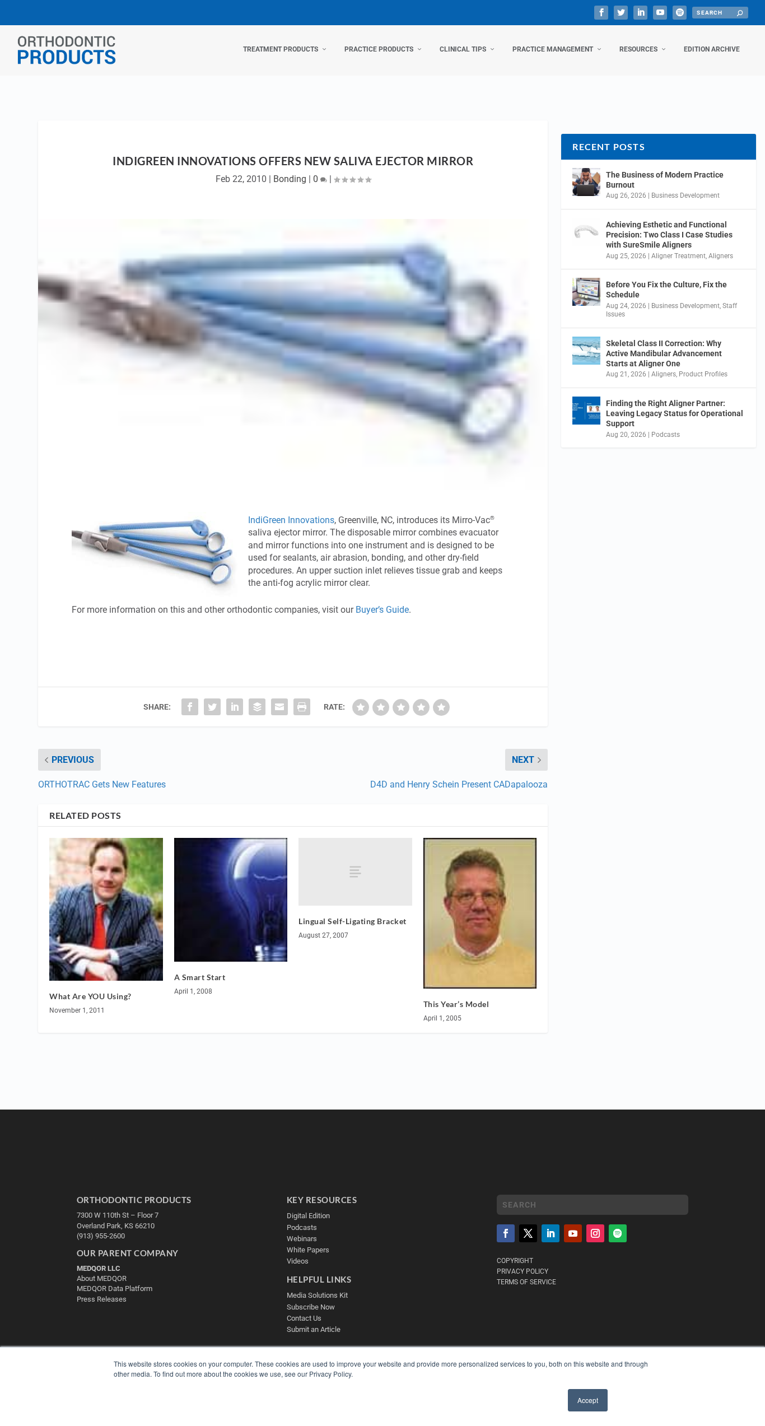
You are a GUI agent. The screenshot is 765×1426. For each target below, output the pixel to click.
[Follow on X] (528, 1233)
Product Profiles (703, 374)
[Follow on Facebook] (506, 1233)
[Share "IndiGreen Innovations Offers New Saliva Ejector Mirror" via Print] (302, 707)
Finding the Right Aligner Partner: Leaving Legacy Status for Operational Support (674, 413)
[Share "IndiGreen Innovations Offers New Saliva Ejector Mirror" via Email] (279, 707)
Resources (638, 49)
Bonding (289, 179)
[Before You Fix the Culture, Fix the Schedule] (586, 292)
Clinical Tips (463, 49)
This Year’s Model (456, 1004)
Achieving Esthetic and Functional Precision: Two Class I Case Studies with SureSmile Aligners (669, 234)
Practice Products (378, 49)
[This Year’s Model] (480, 913)
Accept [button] (587, 1400)
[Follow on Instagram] (595, 1233)
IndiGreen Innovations (291, 520)
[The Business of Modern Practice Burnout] (586, 182)
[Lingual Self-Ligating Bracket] (355, 872)
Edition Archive (712, 49)
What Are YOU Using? (90, 996)
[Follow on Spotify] (618, 1233)
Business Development (685, 195)
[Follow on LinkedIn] (550, 1233)
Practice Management (552, 49)
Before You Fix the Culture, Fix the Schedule (666, 289)
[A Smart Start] (231, 900)
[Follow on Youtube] (573, 1233)
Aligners (720, 256)
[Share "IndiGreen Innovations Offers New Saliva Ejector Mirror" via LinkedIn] (234, 707)
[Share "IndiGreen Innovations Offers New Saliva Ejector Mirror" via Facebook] (190, 707)
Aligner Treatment (678, 256)
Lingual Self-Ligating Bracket (352, 921)
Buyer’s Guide (382, 609)
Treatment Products (280, 49)
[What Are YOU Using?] (106, 909)
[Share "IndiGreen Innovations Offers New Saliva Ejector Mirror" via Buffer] (257, 707)
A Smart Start (200, 977)
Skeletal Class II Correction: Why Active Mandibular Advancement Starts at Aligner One (664, 353)
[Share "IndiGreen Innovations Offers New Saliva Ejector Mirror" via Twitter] (212, 707)
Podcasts (665, 435)
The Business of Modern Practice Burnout (665, 179)
